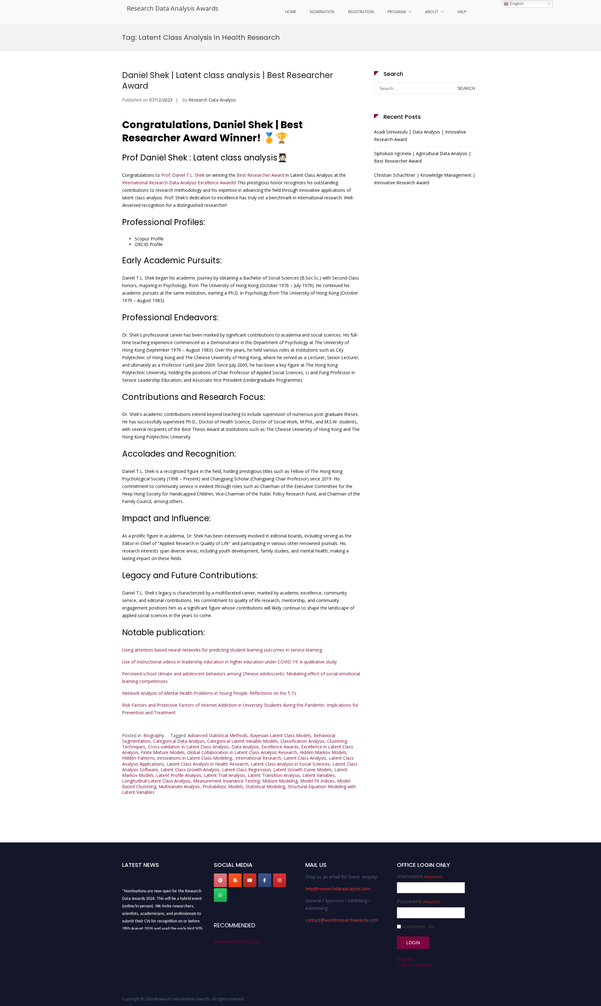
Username (419, 876)
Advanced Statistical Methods (218, 735)
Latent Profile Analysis (178, 775)
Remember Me (418, 927)
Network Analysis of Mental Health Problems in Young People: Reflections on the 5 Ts (209, 693)
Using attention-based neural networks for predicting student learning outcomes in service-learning (222, 650)
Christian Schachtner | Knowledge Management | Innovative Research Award (424, 179)
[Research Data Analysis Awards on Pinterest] (220, 880)
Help (462, 11)
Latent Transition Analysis (274, 775)
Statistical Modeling (265, 786)
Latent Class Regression (246, 770)
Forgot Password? (415, 965)
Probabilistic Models (223, 786)
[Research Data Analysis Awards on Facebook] (264, 880)
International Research (258, 758)
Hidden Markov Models (323, 752)
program (397, 11)
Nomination (322, 11)
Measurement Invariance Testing (226, 781)
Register (405, 959)
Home (290, 11)
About (431, 11)
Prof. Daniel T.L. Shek (182, 175)
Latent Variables (318, 775)
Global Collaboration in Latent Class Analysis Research (242, 752)
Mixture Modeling (280, 781)
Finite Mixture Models (163, 752)
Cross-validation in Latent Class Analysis (188, 747)
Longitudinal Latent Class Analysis (156, 781)
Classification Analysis (302, 741)
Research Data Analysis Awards (172, 8)
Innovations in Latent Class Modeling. (195, 758)
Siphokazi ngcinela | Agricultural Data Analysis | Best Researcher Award (422, 157)
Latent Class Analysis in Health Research (207, 764)
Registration (361, 11)
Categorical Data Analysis (179, 741)
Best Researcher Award (260, 175)
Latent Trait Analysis (224, 775)
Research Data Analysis (212, 100)
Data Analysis (245, 747)
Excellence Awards (280, 747)
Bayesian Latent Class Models (280, 735)
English (516, 3)
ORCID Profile (149, 244)
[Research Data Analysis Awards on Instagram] (279, 880)
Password (418, 901)
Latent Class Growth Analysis (190, 770)
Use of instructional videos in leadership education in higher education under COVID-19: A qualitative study (229, 662)
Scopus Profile (149, 239)
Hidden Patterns (138, 758)
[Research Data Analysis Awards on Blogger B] (235, 880)
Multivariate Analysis (179, 786)
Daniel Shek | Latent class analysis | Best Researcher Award (227, 81)
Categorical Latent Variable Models (242, 741)
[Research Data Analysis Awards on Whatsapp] (220, 895)
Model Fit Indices (317, 781)
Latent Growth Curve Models (302, 770)
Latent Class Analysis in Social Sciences (290, 764)
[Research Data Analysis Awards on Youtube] (249, 880)
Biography (153, 735)
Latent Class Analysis (305, 758)
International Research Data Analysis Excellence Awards (178, 183)
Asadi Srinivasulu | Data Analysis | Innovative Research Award (420, 135)
